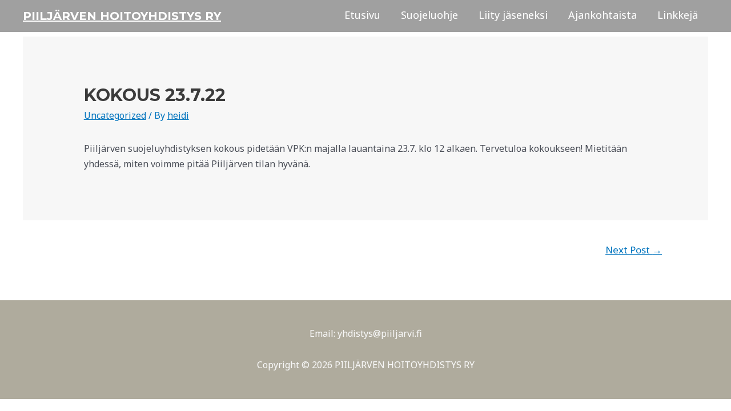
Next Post (633, 249)
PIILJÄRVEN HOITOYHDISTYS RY (122, 16)
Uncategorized (115, 115)
